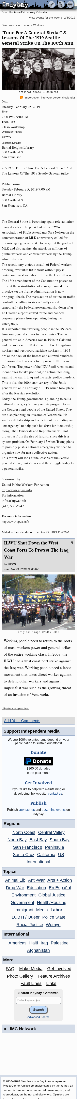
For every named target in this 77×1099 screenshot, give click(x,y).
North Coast (23, 832)
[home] (37, 4)
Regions (12, 823)
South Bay (59, 839)
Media (42, 909)
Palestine (60, 942)
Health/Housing (51, 902)
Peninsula (54, 847)
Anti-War (36, 880)
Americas (17, 942)
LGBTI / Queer (25, 917)
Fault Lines (31, 983)
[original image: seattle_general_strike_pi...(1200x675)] (38, 69)
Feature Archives (54, 976)
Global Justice (51, 895)
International (38, 861)
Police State (53, 917)
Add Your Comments (22, 721)
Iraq (44, 942)
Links (51, 983)
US (61, 854)
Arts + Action (59, 880)
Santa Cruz (23, 854)
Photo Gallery (20, 976)
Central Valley (51, 832)
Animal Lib (15, 880)
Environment (23, 895)
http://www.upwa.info (17, 490)
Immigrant (23, 909)
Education (36, 887)
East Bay (38, 839)
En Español (60, 887)
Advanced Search (38, 1016)
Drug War (15, 887)
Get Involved (59, 968)
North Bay (17, 839)
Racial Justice (29, 924)
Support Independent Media (31, 731)
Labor (56, 909)
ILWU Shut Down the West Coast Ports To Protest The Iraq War (36, 549)
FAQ (10, 968)
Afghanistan (38, 950)
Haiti (33, 942)
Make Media (30, 968)
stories (27, 809)
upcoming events (54, 809)
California (46, 854)
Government (22, 902)
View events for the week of (52, 17)
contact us (55, 793)
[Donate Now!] (38, 761)
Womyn (53, 924)
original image (30, 91)
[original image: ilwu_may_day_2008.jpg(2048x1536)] (38, 602)
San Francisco (11, 25)
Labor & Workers (33, 25)
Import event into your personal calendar (49, 97)
